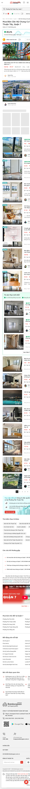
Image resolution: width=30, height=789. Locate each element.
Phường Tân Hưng (9, 624)
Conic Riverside (7, 659)
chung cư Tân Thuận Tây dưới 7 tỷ (13, 543)
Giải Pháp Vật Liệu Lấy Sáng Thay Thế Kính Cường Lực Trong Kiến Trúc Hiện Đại (15, 685)
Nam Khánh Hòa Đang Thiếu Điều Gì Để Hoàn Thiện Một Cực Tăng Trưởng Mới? (15, 693)
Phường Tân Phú (8, 619)
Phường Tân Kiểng (9, 629)
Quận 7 (15, 19)
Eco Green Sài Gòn (9, 527)
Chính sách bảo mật (23, 774)
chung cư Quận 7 (8, 581)
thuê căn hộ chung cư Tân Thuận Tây (13, 530)
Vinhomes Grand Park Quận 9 (10, 648)
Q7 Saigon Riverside (8, 654)
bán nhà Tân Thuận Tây (10, 523)
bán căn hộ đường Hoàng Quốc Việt (13, 536)
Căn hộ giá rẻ (6, 641)
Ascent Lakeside (21, 527)
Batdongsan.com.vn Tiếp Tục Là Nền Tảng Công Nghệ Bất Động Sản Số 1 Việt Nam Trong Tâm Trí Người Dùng (15, 678)
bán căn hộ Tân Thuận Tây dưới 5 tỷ (13, 540)
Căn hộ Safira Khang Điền (9, 651)
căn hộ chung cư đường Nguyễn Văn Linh (14, 533)
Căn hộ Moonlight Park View (10, 664)
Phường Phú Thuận (9, 621)
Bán (4, 19)
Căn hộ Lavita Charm (8, 662)
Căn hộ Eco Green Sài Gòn (9, 656)
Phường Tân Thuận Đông (10, 627)
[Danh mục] (2, 2)
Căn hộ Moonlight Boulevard (10, 646)
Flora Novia (6, 643)
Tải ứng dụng (17, 2)
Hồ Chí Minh (9, 19)
